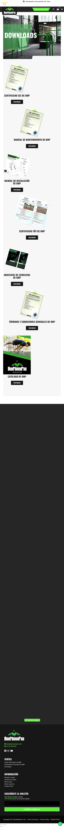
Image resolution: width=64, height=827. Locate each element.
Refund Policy (55, 819)
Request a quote (9, 777)
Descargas (7, 767)
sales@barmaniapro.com (14, 744)
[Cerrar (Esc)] (0, 824)
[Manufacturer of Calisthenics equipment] (10, 10)
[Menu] (62, 9)
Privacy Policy (44, 819)
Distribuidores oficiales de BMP (14, 764)
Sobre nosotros (9, 784)
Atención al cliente (10, 779)
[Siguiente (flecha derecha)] (2, 826)
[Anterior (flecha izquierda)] (0, 826)
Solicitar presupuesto (41, 9)
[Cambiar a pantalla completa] (4, 824)
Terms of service (32, 819)
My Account (8, 782)
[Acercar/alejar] (5, 824)
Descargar (16, 102)
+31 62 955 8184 (11, 746)
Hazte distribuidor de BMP (13, 762)
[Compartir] (2, 824)
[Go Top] (61, 818)
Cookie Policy (8, 786)
